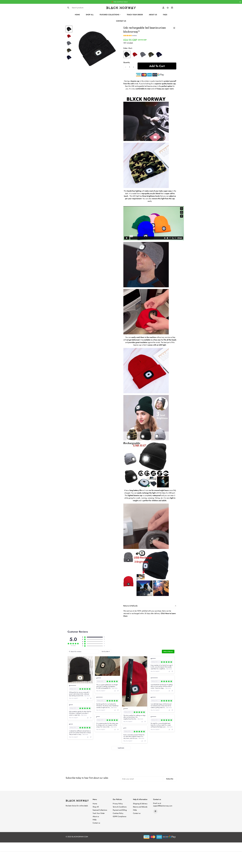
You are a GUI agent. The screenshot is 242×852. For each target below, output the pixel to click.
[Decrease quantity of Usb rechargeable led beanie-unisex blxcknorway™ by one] (125, 67)
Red (134, 54)
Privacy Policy (118, 803)
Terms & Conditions (119, 807)
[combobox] (105, 651)
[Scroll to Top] (238, 842)
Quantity (126, 62)
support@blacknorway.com (162, 806)
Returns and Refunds (140, 807)
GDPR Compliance (119, 816)
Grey (143, 54)
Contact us (121, 21)
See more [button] (87, 696)
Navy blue (159, 54)
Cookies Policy (118, 813)
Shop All (90, 14)
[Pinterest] (155, 811)
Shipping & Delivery (140, 803)
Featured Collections (109, 14)
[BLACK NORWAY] (121, 8)
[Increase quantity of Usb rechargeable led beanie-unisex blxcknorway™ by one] (133, 67)
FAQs (165, 14)
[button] (172, 7)
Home (77, 14)
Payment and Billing (120, 810)
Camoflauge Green (151, 54)
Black (126, 54)
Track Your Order (135, 14)
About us (153, 14)
